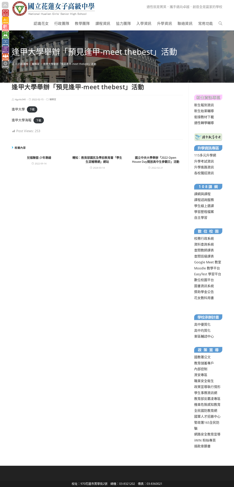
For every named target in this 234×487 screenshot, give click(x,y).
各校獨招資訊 (204, 173)
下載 (32, 109)
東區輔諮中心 (204, 336)
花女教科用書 (204, 298)
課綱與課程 (202, 194)
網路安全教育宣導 (207, 434)
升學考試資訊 (204, 161)
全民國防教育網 (205, 410)
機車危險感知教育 (207, 404)
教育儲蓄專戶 (204, 363)
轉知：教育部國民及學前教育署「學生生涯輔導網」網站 (97, 160)
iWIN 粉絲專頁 (205, 440)
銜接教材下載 (204, 117)
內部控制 (200, 369)
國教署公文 (202, 357)
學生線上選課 (204, 206)
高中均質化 (202, 330)
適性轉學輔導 (204, 123)
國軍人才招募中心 (207, 416)
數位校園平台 (204, 280)
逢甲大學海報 (21, 120)
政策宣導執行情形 (207, 387)
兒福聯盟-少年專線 (39, 158)
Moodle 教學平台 (207, 268)
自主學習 (200, 217)
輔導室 (53, 99)
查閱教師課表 (204, 250)
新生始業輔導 (204, 111)
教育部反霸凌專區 (207, 398)
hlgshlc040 (20, 99)
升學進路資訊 (204, 167)
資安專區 (200, 375)
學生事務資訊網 (205, 393)
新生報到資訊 (204, 105)
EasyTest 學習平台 (207, 274)
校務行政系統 (204, 238)
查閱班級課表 (204, 256)
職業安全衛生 (204, 381)
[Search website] (220, 23)
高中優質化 (202, 324)
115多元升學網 (205, 155)
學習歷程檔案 (204, 211)
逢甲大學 (18, 109)
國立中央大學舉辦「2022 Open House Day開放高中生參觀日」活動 (155, 160)
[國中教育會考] (208, 137)
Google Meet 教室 (207, 262)
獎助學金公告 (204, 292)
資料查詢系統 (204, 244)
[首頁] (13, 64)
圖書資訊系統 (204, 286)
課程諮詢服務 (204, 200)
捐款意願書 (202, 446)
